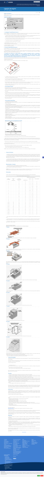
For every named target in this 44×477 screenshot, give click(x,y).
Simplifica (21, 4)
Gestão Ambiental (7, 457)
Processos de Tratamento (35, 442)
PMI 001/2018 (33, 444)
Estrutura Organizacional (16, 443)
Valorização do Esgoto (34, 443)
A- (38, 12)
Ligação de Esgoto (34, 440)
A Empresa (5, 440)
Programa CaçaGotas (25, 444)
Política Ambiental (7, 458)
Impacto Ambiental (7, 467)
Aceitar (38, 475)
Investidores (30, 4)
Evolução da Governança (16, 440)
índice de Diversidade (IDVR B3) (8, 464)
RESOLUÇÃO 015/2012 (10, 408)
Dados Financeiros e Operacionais (8, 443)
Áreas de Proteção (7, 466)
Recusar (42, 475)
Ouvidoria (18, 4)
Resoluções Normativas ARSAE (7, 445)
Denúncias (23, 4)
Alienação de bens (37, 4)
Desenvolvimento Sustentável (7, 446)
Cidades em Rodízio (24, 443)
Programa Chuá (7, 456)
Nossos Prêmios (6, 442)
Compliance (33, 4)
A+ (36, 12)
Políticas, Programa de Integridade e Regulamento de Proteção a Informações (17, 448)
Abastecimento (24, 440)
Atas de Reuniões (15, 444)
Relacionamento (27, 4)
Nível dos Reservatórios (25, 442)
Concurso (5, 444)
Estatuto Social (15, 442)
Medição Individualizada (25, 447)
